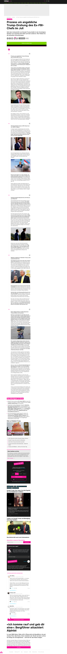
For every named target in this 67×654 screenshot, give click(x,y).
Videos (40, 3)
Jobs (21, 651)
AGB (30, 651)
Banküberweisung (22, 481)
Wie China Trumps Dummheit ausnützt (16, 441)
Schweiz (5, 3)
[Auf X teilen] (9, 515)
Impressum (26, 651)
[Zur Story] (27, 635)
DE (44, 1)
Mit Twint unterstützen (20, 479)
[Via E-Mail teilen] (12, 38)
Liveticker (13, 17)
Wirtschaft (16, 3)
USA (15, 486)
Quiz (37, 3)
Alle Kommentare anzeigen (19, 619)
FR (46, 1)
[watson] (6, 1)
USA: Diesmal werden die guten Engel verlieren (18, 438)
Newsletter (11, 651)
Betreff (9, 554)
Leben (22, 3)
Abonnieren (27, 542)
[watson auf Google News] (27, 38)
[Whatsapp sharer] (10, 515)
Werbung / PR (17, 651)
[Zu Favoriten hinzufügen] (17, 38)
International (10, 3)
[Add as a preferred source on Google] (22, 38)
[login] (1, 653)
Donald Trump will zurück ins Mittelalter (16, 440)
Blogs (35, 3)
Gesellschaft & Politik (21, 486)
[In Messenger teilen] (10, 38)
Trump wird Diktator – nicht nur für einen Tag (17, 446)
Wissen (31, 3)
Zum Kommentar (12, 590)
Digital (28, 3)
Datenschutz (34, 651)
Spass (25, 3)
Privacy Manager (41, 651)
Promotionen (44, 3)
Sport (19, 3)
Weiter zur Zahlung (18, 476)
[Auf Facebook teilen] (8, 38)
